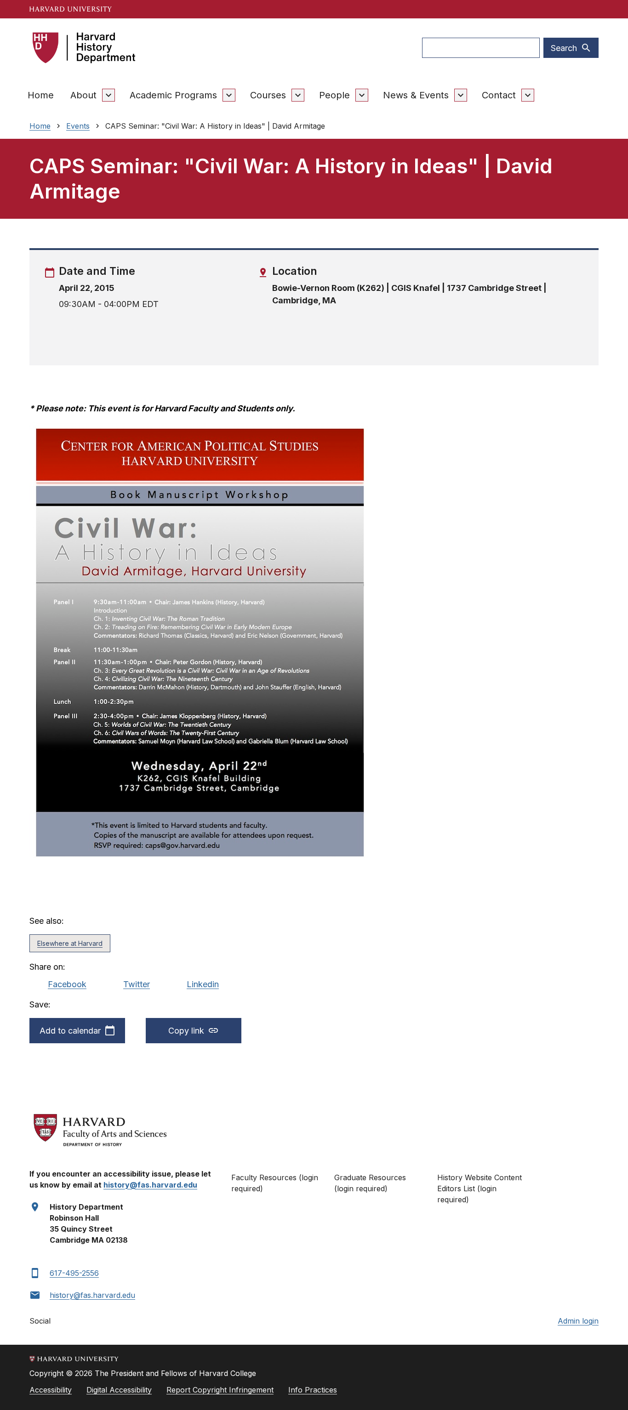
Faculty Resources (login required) (274, 1183)
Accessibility (50, 1389)
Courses (268, 95)
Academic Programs (173, 95)
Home (41, 95)
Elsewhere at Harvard (70, 943)
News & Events (416, 95)
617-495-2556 (74, 1273)
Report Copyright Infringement (220, 1389)
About (83, 95)
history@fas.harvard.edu (92, 1295)
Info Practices (312, 1389)
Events (78, 126)
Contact (499, 95)
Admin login (578, 1320)
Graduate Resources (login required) (370, 1183)
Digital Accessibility (119, 1389)
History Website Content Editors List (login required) (479, 1188)
